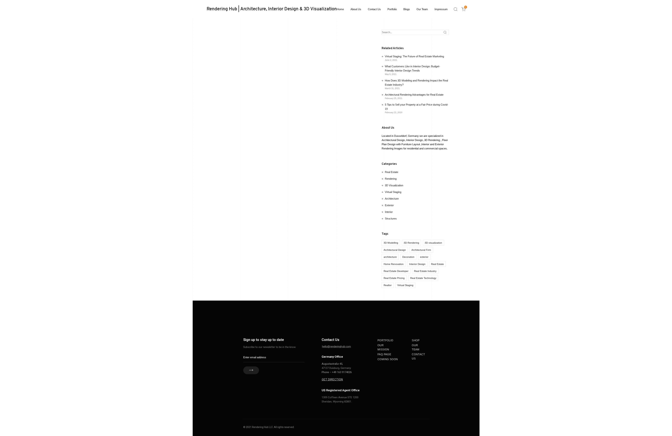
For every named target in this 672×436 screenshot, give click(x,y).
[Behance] (416, 315)
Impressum (441, 9)
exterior (424, 256)
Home (340, 9)
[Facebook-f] (408, 315)
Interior (389, 211)
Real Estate (391, 172)
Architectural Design (395, 249)
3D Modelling (391, 242)
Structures (391, 218)
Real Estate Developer (396, 271)
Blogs (406, 9)
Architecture (392, 198)
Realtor (388, 285)
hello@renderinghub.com (336, 346)
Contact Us (374, 9)
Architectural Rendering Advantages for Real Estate (414, 94)
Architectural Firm (421, 249)
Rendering (391, 178)
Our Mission (383, 347)
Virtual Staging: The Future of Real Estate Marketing (414, 56)
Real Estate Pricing (394, 278)
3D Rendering (411, 242)
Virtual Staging (393, 191)
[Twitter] (425, 322)
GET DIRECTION (332, 380)
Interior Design (417, 264)
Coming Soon (387, 359)
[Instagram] (424, 315)
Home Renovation (394, 264)
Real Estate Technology (423, 278)
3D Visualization (394, 185)
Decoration (408, 256)
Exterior (389, 205)
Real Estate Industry (425, 271)
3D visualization (433, 242)
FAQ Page (384, 354)
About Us (356, 9)
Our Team (422, 9)
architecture (390, 256)
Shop (416, 340)
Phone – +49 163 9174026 (337, 372)
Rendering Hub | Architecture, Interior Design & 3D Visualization (272, 9)
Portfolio (392, 9)
